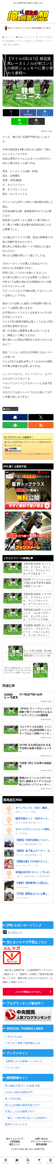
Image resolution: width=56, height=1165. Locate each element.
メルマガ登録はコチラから (28, 991)
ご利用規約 (14, 1141)
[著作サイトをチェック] (15, 417)
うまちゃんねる (13, 1036)
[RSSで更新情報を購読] (41, 425)
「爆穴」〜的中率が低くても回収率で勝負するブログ (29, 1118)
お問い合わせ (41, 1139)
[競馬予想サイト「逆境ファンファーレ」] (28, 531)
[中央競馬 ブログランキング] (12, 449)
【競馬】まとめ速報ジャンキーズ (23, 1061)
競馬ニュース (11, 409)
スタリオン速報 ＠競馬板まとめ (22, 1043)
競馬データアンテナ (16, 1124)
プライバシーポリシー (41, 1141)
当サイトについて (14, 1139)
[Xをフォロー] (41, 417)
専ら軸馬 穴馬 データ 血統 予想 (22, 1085)
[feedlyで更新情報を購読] (15, 425)
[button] (36, 121)
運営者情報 (41, 1144)
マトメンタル (12, 1067)
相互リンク (14, 1144)
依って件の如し (13, 1098)
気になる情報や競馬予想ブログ (22, 1105)
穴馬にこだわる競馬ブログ (20, 1111)
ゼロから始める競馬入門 (18, 1092)
